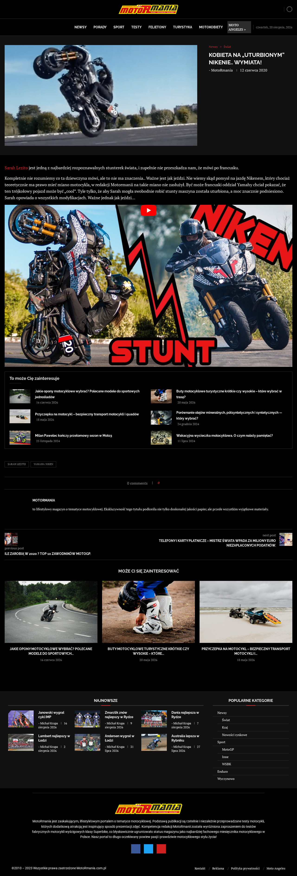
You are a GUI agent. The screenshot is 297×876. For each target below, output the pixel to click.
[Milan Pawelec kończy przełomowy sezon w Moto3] (20, 438)
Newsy (80, 27)
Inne (225, 757)
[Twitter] (148, 848)
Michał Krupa (49, 723)
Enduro (222, 771)
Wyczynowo (226, 778)
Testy (136, 27)
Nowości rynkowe (234, 735)
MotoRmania (222, 70)
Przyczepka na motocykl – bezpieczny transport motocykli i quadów (87, 414)
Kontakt (200, 868)
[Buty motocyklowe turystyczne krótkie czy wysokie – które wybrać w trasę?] (161, 396)
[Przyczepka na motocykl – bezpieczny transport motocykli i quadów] (20, 416)
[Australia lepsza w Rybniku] (154, 742)
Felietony (157, 27)
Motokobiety (211, 27)
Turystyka (182, 27)
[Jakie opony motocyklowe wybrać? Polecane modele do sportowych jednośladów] (20, 396)
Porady (100, 27)
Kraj (225, 727)
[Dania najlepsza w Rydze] (154, 718)
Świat (226, 720)
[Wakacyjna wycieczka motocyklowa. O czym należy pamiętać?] (161, 438)
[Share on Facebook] (164, 483)
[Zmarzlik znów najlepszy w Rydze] (87, 718)
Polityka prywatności (245, 868)
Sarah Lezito (16, 167)
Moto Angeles (276, 868)
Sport (118, 27)
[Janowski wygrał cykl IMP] (21, 718)
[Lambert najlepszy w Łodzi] (21, 742)
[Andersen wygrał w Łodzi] (87, 742)
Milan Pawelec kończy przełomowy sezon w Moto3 (73, 435)
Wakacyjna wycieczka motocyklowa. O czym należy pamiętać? (224, 435)
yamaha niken (43, 464)
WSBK (226, 764)
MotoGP (228, 749)
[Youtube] (161, 848)
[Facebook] (135, 848)
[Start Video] (148, 286)
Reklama (218, 868)
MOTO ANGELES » (237, 27)
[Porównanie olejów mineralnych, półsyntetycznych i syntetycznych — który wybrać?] (161, 418)
